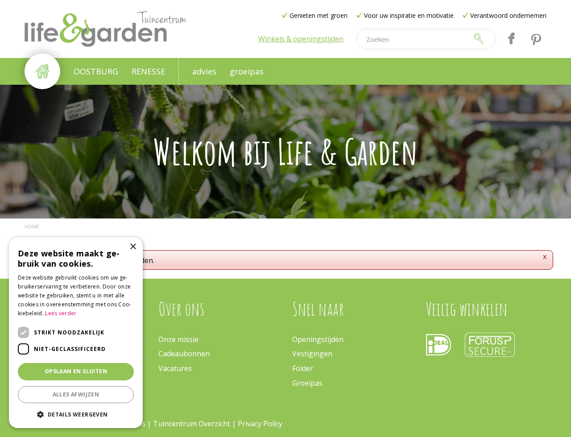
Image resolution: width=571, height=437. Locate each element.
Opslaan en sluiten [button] (76, 371)
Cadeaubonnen (184, 354)
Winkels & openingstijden (300, 39)
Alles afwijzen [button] (76, 394)
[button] (76, 414)
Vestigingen (312, 354)
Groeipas (307, 383)
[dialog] (76, 332)
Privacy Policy (260, 424)
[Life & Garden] (105, 29)
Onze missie (178, 339)
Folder (302, 368)
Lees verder (60, 313)
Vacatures (175, 368)
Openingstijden (317, 339)
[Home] (42, 71)
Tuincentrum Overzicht (191, 424)
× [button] (132, 246)
